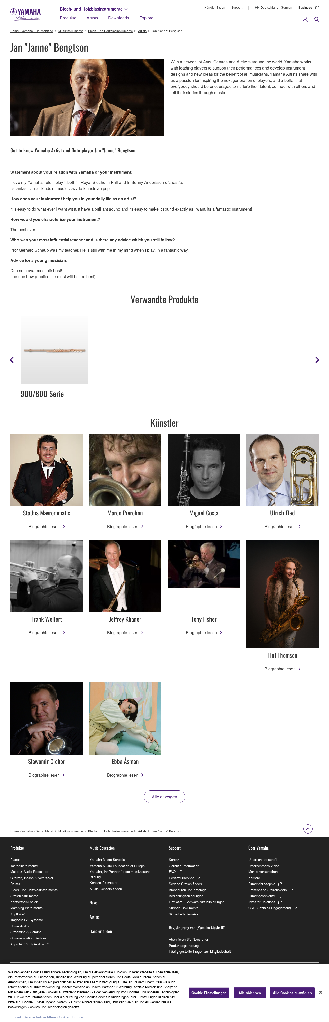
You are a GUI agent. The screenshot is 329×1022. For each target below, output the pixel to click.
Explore (146, 18)
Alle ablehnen (250, 992)
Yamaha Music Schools (107, 859)
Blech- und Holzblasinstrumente (91, 9)
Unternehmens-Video (263, 865)
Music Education (102, 848)
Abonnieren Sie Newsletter (188, 939)
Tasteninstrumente (24, 865)
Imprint (15, 1016)
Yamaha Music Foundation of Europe (117, 865)
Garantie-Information (184, 865)
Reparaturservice (181, 877)
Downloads (118, 18)
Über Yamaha (258, 848)
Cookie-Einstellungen (208, 992)
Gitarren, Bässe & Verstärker (31, 877)
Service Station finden (185, 883)
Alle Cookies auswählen (292, 992)
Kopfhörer (17, 913)
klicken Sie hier (125, 1001)
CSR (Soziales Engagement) (269, 907)
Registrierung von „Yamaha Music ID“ (197, 928)
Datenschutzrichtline (39, 1016)
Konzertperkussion (24, 901)
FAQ (172, 871)
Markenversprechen (263, 871)
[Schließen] (320, 992)
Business (305, 7)
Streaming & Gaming (25, 931)
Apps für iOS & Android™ (29, 943)
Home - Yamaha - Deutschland (31, 30)
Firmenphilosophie (261, 883)
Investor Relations (261, 901)
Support (236, 7)
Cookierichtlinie (70, 1016)
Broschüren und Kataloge (187, 889)
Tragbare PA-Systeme (26, 919)
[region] (164, 993)
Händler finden (214, 7)
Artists (92, 18)
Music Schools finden (106, 888)
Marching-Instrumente (26, 907)
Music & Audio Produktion (29, 871)
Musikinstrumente (70, 30)
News (93, 902)
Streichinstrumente (24, 895)
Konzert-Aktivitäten (104, 882)
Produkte (68, 18)
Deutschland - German (276, 7)
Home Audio (19, 926)
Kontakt (174, 859)
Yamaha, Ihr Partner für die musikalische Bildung (120, 874)
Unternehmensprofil (262, 859)
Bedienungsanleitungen (186, 895)
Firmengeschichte (261, 895)
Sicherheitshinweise (183, 913)
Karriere (254, 877)
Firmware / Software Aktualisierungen (196, 901)
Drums (15, 883)
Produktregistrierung (184, 945)
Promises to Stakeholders (267, 889)
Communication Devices (28, 938)
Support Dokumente (183, 907)
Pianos (15, 859)
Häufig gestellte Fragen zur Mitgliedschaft (200, 951)
